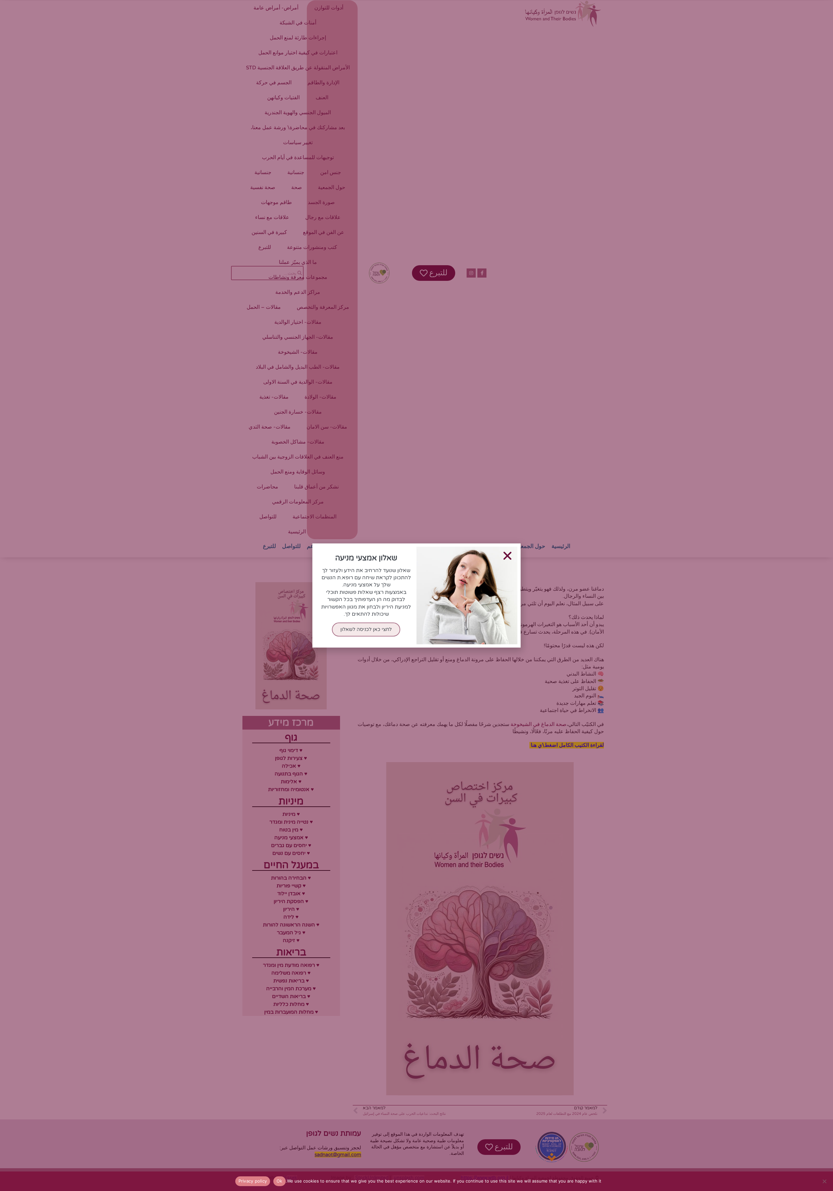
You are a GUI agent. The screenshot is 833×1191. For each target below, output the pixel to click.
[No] (825, 1181)
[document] (416, 595)
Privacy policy (253, 1181)
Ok (279, 1181)
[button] (507, 555)
